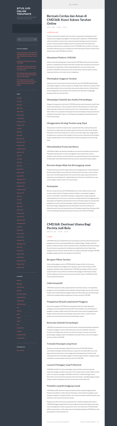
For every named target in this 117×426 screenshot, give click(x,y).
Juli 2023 (19, 196)
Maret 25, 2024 (51, 231)
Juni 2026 (19, 101)
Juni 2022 (19, 227)
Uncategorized (21, 338)
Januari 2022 (20, 237)
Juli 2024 (19, 155)
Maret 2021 (20, 250)
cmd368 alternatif (52, 32)
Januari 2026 (20, 118)
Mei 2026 (19, 104)
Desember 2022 (21, 220)
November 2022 (21, 223)
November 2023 (21, 182)
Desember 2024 (21, 142)
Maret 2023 (20, 210)
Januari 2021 (20, 257)
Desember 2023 (21, 179)
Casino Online (20, 287)
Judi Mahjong (20, 300)
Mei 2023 (19, 203)
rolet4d (19, 317)
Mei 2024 (19, 162)
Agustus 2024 (20, 152)
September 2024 (21, 149)
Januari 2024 (20, 176)
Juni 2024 (19, 159)
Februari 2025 (20, 138)
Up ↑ (98, 422)
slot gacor (19, 331)
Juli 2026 (19, 98)
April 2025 (19, 135)
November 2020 (21, 260)
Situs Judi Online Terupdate (24, 11)
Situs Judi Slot (20, 350)
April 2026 (19, 108)
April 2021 (19, 247)
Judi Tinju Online (21, 304)
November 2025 (21, 121)
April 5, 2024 (51, 27)
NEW (18, 314)
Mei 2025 (19, 132)
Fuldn (59, 27)
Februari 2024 (20, 172)
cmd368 (49, 237)
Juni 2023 (19, 199)
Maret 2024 (20, 169)
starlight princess (21, 334)
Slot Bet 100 (20, 328)
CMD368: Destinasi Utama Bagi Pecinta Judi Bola (69, 226)
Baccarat (19, 280)
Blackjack (19, 284)
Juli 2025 (19, 128)
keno (18, 307)
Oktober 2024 (20, 145)
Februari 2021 (20, 254)
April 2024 (19, 166)
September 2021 (21, 243)
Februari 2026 (20, 115)
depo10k (19, 290)
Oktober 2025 (20, 125)
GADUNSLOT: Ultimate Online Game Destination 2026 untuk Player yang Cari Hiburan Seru (26, 68)
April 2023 (19, 206)
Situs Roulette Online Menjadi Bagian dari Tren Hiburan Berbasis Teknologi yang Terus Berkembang (26, 74)
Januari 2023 (20, 216)
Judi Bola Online (21, 297)
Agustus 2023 (20, 193)
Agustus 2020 (20, 267)
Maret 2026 (20, 111)
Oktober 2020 (20, 264)
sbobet (18, 321)
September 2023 (21, 189)
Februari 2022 (20, 233)
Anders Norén (90, 422)
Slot (18, 324)
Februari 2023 (20, 213)
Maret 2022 (20, 230)
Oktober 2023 (20, 186)
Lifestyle (19, 311)
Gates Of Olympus (22, 294)
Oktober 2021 (20, 240)
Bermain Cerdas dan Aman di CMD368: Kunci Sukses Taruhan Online (69, 19)
